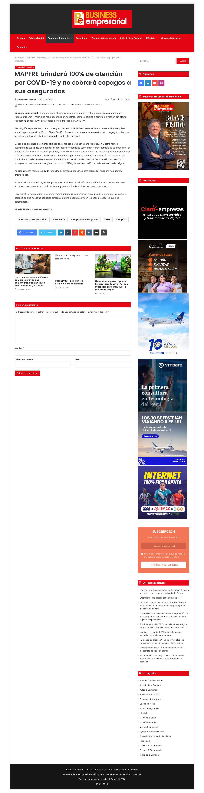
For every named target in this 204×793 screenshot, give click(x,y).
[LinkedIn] (61, 232)
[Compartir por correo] (96, 232)
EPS (108, 219)
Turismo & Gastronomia (151, 750)
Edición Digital (36, 38)
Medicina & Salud (148, 717)
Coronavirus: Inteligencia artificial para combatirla (69, 282)
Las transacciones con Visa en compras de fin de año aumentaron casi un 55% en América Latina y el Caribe (31, 281)
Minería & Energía (148, 722)
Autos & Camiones (148, 690)
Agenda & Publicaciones (151, 680)
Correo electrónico (24, 359)
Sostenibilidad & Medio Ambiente (155, 736)
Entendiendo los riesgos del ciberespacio (159, 598)
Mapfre (122, 219)
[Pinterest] (75, 232)
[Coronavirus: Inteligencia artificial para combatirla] (73, 266)
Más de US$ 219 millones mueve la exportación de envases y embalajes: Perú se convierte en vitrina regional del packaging (164, 616)
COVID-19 (59, 219)
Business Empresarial (26, 99)
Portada (21, 38)
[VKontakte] (89, 232)
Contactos (22, 47)
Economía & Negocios (59, 38)
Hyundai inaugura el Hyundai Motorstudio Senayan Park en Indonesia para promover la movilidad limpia (111, 285)
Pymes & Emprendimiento (152, 731)
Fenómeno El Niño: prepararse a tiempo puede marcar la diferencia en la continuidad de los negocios (162, 658)
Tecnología (81, 38)
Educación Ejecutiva (149, 708)
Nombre (19, 348)
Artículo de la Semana (131, 38)
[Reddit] (82, 232)
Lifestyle (150, 38)
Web (77, 359)
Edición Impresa (147, 704)
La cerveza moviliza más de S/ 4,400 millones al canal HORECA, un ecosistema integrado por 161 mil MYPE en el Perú (163, 605)
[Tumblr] (68, 232)
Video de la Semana (171, 38)
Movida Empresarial (149, 727)
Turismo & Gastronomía (104, 38)
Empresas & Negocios (85, 219)
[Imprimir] (104, 232)
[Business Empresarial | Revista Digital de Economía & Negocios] (102, 19)
